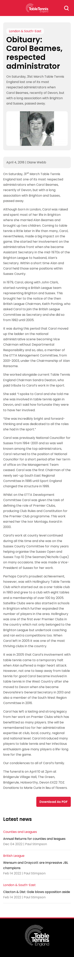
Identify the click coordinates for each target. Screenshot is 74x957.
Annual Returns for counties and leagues (34, 838)
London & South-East (25, 31)
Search (66, 8)
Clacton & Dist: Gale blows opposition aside (36, 892)
